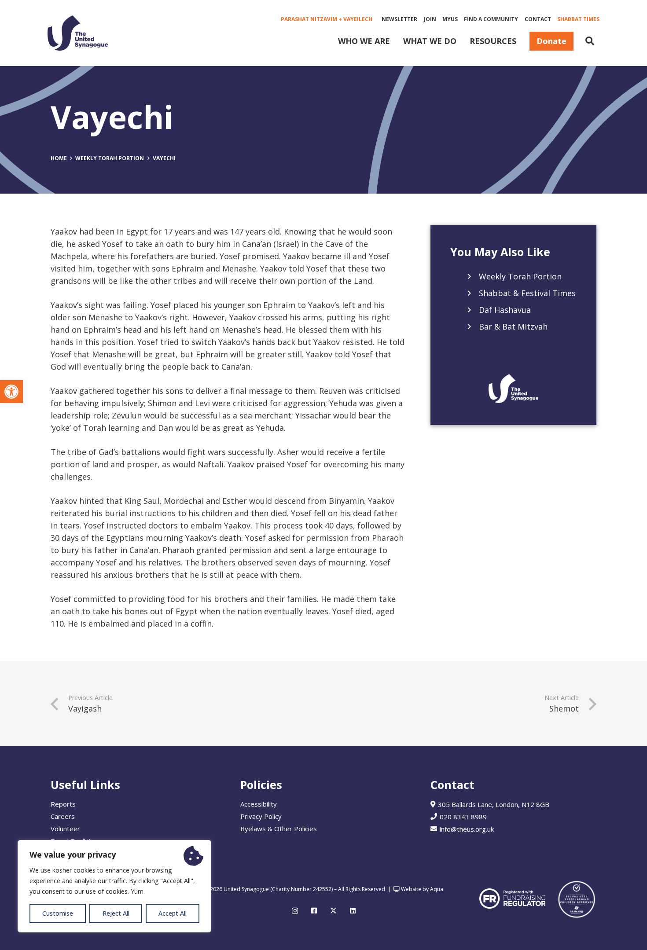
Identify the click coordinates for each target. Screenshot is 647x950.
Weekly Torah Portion (520, 276)
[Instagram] (295, 911)
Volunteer (65, 828)
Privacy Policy (261, 816)
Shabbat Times (578, 19)
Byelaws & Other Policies (278, 828)
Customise (57, 913)
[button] (11, 391)
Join (430, 19)
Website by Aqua (421, 889)
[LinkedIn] (353, 910)
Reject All (116, 913)
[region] (114, 886)
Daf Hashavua (505, 310)
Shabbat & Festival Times (527, 293)
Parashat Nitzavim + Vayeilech (326, 19)
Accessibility (258, 804)
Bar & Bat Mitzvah (513, 327)
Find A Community (491, 19)
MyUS (450, 19)
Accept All (172, 913)
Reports (63, 804)
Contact (538, 19)
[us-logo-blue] (78, 33)
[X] (333, 910)
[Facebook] (314, 910)
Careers (63, 816)
